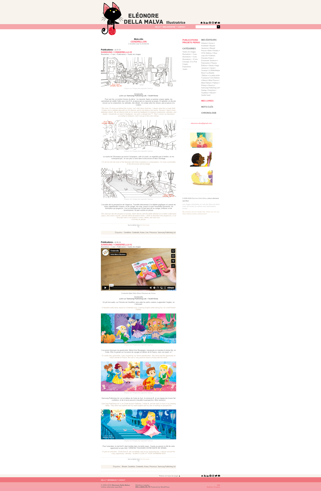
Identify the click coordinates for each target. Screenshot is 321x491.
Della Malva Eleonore (140, 293)
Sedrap (203, 90)
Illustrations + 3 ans (108, 54)
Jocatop (204, 70)
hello (157, 26)
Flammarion (205, 63)
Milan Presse (213, 80)
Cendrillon (127, 232)
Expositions (186, 67)
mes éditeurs (209, 40)
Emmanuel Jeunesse (209, 60)
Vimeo (153, 293)
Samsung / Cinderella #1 (116, 244)
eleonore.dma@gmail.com (201, 123)
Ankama (204, 43)
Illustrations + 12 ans (190, 59)
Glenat (211, 65)
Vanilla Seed (205, 95)
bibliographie (169, 26)
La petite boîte (214, 75)
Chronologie (208, 113)
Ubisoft (212, 93)
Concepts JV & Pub (189, 62)
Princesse (153, 232)
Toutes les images (134, 54)
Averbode (204, 46)
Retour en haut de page (169, 476)
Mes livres (207, 101)
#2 (138, 461)
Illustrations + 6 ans (189, 57)
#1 (138, 227)
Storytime (211, 90)
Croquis (185, 64)
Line (146, 232)
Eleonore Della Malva (199, 198)
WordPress (165, 487)
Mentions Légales (142, 485)
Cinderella (135, 232)
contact (181, 26)
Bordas (215, 51)
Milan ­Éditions (206, 83)
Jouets (184, 69)
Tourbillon (204, 93)
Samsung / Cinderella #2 (116, 52)
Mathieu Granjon (213, 487)
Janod (212, 68)
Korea (142, 232)
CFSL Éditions (206, 53)
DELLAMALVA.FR (142, 487)
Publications (107, 50)
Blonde (124, 467)
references (112, 480)
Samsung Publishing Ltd (166, 232)
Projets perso (191, 42)
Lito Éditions (215, 78)
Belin (210, 51)
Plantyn (204, 85)
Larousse (205, 78)
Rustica (211, 85)
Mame (204, 80)
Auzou (211, 43)
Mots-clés (207, 107)
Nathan (215, 83)
